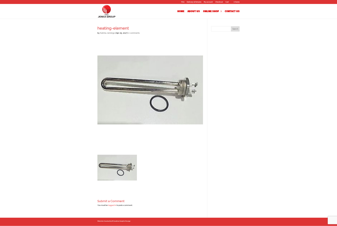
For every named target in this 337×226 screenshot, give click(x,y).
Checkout (219, 2)
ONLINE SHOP (211, 11)
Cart (227, 2)
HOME (180, 11)
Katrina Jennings (107, 33)
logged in (112, 205)
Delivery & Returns (194, 2)
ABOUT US (193, 11)
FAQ (182, 2)
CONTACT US (232, 11)
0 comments (134, 33)
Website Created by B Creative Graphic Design (113, 221)
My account (208, 2)
